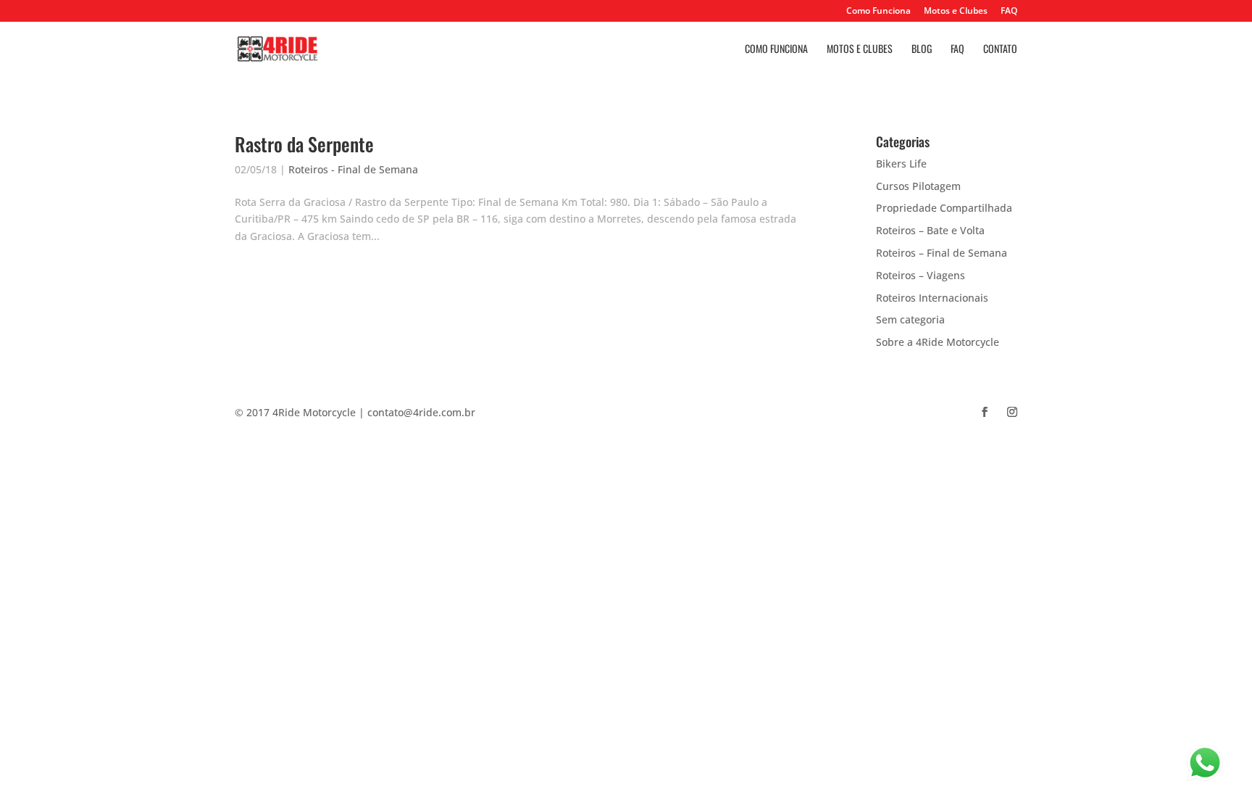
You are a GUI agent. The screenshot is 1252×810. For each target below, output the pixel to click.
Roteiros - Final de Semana (353, 169)
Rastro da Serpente (304, 144)
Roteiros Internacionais (932, 298)
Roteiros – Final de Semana (941, 253)
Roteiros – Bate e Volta (930, 230)
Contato (1000, 50)
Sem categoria (910, 319)
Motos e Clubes (956, 12)
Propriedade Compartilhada (944, 208)
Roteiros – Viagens (920, 275)
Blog (921, 50)
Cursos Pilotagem (918, 186)
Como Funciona (878, 12)
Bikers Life (901, 163)
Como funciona (776, 50)
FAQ (1009, 12)
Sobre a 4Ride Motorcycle (937, 342)
